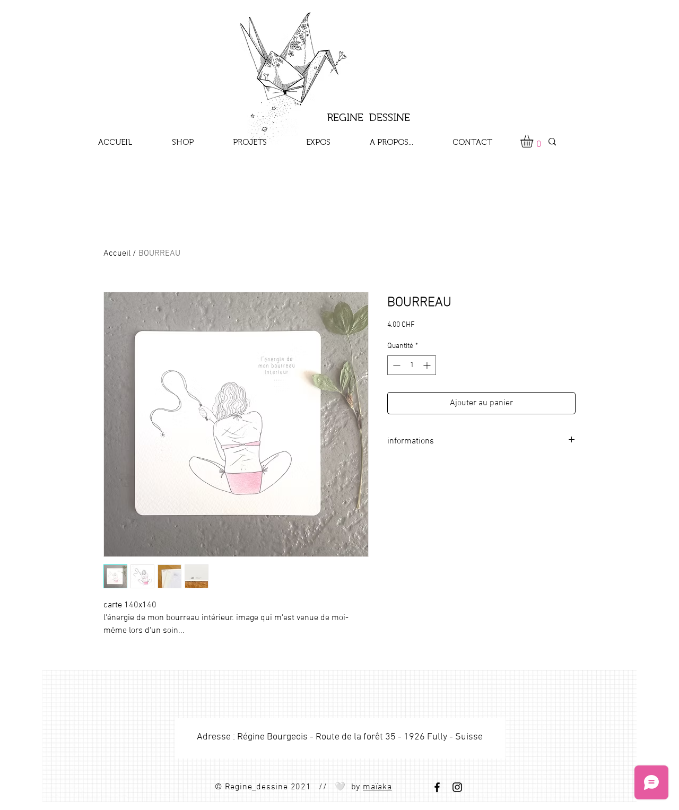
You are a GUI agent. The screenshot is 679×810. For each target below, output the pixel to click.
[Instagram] (457, 787)
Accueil (116, 253)
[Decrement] (395, 365)
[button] (534, 141)
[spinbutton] (411, 365)
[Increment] (427, 365)
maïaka (377, 787)
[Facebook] (437, 787)
